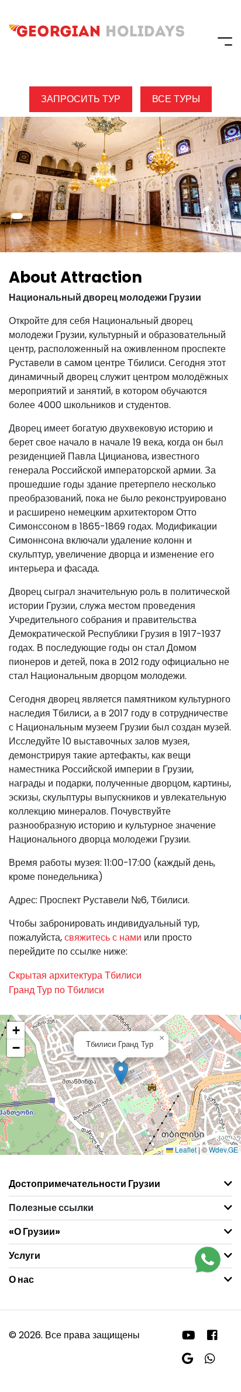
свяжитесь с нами (103, 937)
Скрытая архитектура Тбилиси (75, 975)
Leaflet (185, 1149)
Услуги (24, 1255)
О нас (21, 1279)
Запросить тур (80, 99)
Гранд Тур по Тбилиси (56, 990)
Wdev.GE (223, 1149)
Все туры (176, 99)
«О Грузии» (34, 1231)
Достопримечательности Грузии (84, 1184)
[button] (17, 216)
